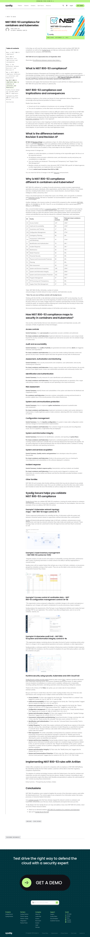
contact (37, 923)
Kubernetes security (34, 197)
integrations (23, 920)
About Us (37, 914)
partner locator (24, 918)
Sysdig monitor (9, 916)
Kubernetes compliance (32, 119)
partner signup (24, 916)
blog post (56, 172)
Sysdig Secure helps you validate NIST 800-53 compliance (13, 91)
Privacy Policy (45, 933)
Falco (63, 679)
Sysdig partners (24, 914)
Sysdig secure (9, 914)
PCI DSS (35, 204)
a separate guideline (51, 209)
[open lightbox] (43, 539)
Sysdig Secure (46, 50)
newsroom (38, 920)
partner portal (23, 923)
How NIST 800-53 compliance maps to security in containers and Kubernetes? (12, 84)
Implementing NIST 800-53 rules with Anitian (12, 97)
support (52, 914)
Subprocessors (54, 933)
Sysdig (28, 520)
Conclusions (10, 102)
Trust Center (73, 933)
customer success (55, 920)
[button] (20, 6)
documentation (54, 918)
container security (33, 800)
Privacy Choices (64, 933)
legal (36, 925)
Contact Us (82, 933)
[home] (8, 6)
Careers (37, 918)
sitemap (37, 927)
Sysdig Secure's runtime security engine (37, 679)
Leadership (38, 916)
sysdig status (53, 916)
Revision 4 (40, 144)
